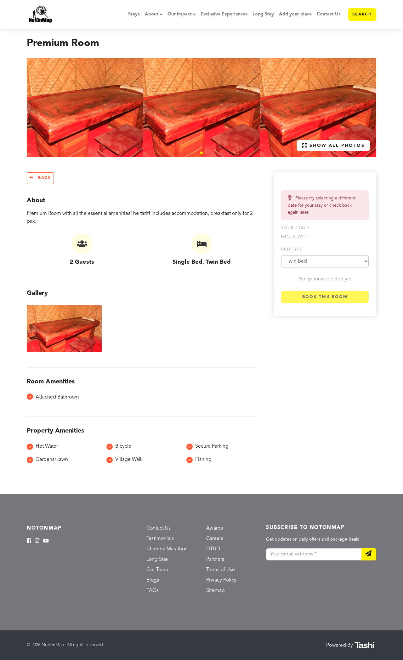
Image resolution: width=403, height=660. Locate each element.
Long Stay (263, 14)
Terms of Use (220, 569)
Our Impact (179, 14)
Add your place (295, 14)
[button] (201, 153)
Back (43, 178)
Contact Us (329, 14)
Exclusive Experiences (224, 14)
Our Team (157, 569)
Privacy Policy (221, 580)
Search (362, 14)
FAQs (152, 590)
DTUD (213, 549)
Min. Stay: (294, 237)
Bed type (292, 249)
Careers (214, 538)
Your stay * (295, 228)
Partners (215, 559)
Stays (134, 14)
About (151, 14)
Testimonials (160, 538)
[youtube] (46, 541)
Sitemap (215, 590)
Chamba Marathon (167, 549)
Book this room (325, 297)
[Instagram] (37, 541)
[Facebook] (29, 541)
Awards (214, 528)
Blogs (152, 580)
